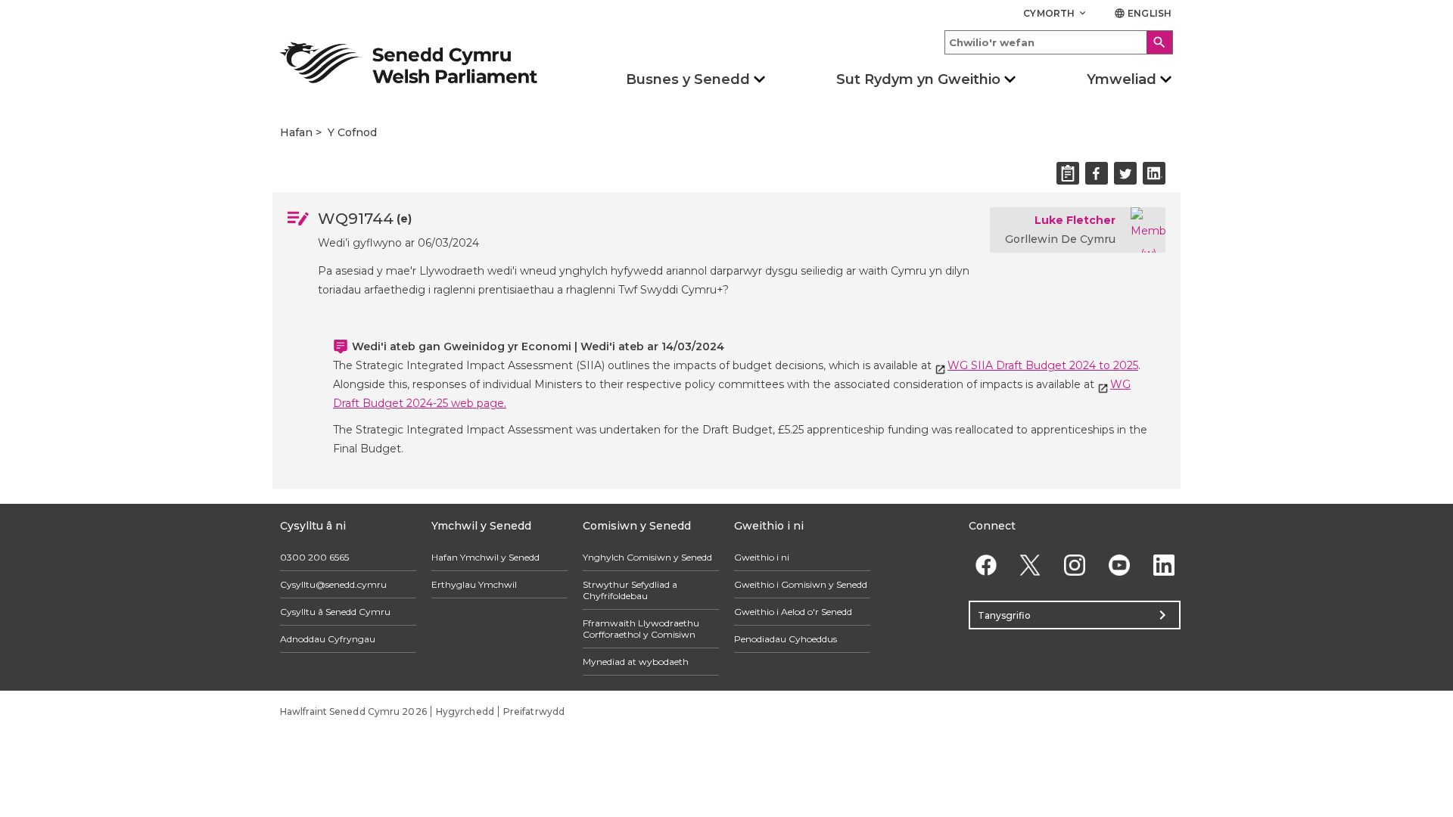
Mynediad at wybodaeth (636, 661)
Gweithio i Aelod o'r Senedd (793, 611)
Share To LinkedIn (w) (1154, 173)
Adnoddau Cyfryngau (327, 639)
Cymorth (1055, 13)
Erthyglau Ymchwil (474, 584)
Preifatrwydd (534, 711)
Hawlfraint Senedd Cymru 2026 (353, 711)
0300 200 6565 (314, 557)
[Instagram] (1075, 565)
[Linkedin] (1164, 565)
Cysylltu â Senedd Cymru (335, 611)
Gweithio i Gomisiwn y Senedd (800, 584)
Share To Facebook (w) (1096, 173)
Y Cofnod (352, 132)
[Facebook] (986, 565)
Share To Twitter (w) (1125, 173)
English (1142, 13)
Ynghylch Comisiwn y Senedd (647, 557)
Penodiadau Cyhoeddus (785, 639)
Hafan (296, 132)
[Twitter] (1030, 565)
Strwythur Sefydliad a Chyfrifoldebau (630, 590)
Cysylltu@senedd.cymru (333, 584)
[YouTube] (1119, 565)
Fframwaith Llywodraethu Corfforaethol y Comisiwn (641, 628)
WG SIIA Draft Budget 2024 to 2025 (1042, 365)
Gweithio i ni (761, 557)
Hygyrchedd (465, 711)
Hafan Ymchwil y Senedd (485, 557)
